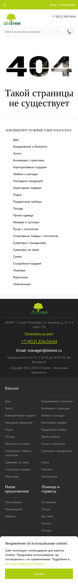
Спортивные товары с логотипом (35, 236)
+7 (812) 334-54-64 (64, 16)
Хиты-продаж (13, 502)
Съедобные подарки (27, 263)
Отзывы (46, 530)
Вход (53, 4)
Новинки (10, 516)
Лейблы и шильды (25, 174)
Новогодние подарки (27, 187)
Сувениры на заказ (26, 249)
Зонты (17, 153)
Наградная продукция (28, 181)
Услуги (46, 509)
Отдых (17, 194)
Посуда (18, 208)
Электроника (22, 284)
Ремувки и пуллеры (26, 222)
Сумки (17, 256)
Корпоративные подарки (30, 167)
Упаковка (19, 270)
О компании (49, 502)
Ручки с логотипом (25, 229)
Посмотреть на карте (39, 333)
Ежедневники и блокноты (30, 146)
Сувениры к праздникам (29, 242)
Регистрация (68, 4)
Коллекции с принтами (28, 160)
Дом (16, 139)
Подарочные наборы (27, 201)
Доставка (47, 516)
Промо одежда (23, 215)
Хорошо (39, 573)
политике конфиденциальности (25, 563)
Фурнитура (20, 277)
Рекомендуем (13, 509)
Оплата (46, 523)
